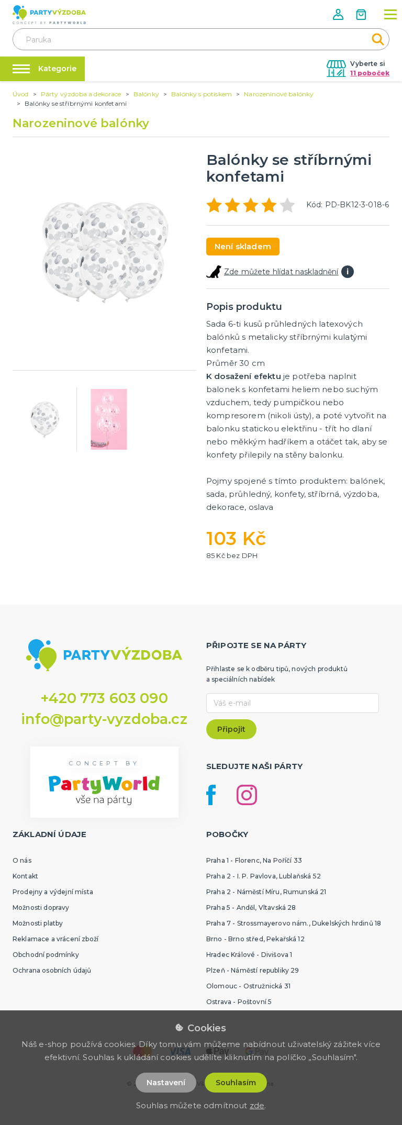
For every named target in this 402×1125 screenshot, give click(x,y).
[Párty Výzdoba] (49, 14)
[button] (339, 14)
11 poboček (369, 73)
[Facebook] (211, 795)
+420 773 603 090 (104, 698)
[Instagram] (247, 795)
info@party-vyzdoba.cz (104, 719)
